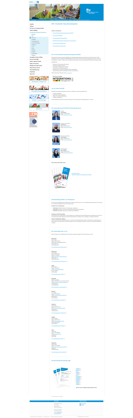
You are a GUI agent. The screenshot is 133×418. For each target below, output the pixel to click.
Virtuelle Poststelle (57, 413)
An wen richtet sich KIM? (57, 35)
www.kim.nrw (69, 72)
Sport (33, 35)
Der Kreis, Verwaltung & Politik (37, 28)
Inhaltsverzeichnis (46, 416)
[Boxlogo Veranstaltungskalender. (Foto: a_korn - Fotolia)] (39, 101)
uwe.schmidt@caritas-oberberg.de (60, 295)
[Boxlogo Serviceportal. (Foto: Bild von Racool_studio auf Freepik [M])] (39, 82)
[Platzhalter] (39, 85)
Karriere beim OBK (34, 59)
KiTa (33, 48)
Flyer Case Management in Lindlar (57, 274)
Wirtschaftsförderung (34, 69)
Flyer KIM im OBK (75, 173)
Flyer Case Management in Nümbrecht (58, 312)
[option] (66, 11)
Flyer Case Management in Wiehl (57, 338)
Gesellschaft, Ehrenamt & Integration (61, 19)
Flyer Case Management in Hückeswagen (58, 261)
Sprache (33, 51)
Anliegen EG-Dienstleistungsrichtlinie (57, 416)
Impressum (32, 73)
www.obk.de (33, 19)
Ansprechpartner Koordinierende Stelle (60, 38)
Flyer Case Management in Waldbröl (57, 325)
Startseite (52, 19)
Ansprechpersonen (35, 41)
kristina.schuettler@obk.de (59, 321)
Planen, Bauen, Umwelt (35, 67)
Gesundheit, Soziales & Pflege (36, 57)
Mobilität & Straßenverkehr (36, 65)
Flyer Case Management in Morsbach (58, 299)
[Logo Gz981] (33, 127)
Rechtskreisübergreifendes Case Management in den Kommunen (64, 40)
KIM (33, 46)
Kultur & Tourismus (34, 63)
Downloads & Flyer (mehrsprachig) (59, 45)
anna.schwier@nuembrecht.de (59, 308)
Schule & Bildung (33, 30)
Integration (71, 19)
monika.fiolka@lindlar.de (58, 269)
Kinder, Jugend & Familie (35, 61)
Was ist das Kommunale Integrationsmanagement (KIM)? (63, 32)
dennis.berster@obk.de (68, 127)
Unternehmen (34, 53)
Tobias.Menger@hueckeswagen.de (60, 256)
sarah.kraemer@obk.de (68, 114)
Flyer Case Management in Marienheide (58, 287)
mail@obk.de (59, 412)
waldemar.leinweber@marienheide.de (61, 282)
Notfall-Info (32, 71)
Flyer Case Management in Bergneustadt (58, 247)
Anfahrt (82, 404)
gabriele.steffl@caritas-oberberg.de (60, 346)
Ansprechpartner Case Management (59, 43)
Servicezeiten (83, 403)
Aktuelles (32, 24)
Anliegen (32, 26)
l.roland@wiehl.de (57, 333)
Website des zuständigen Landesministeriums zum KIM (81, 174)
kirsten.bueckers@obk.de (68, 152)
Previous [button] (28, 11)
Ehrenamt (33, 34)
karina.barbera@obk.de (68, 139)
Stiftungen (33, 55)
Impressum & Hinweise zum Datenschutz (36, 416)
